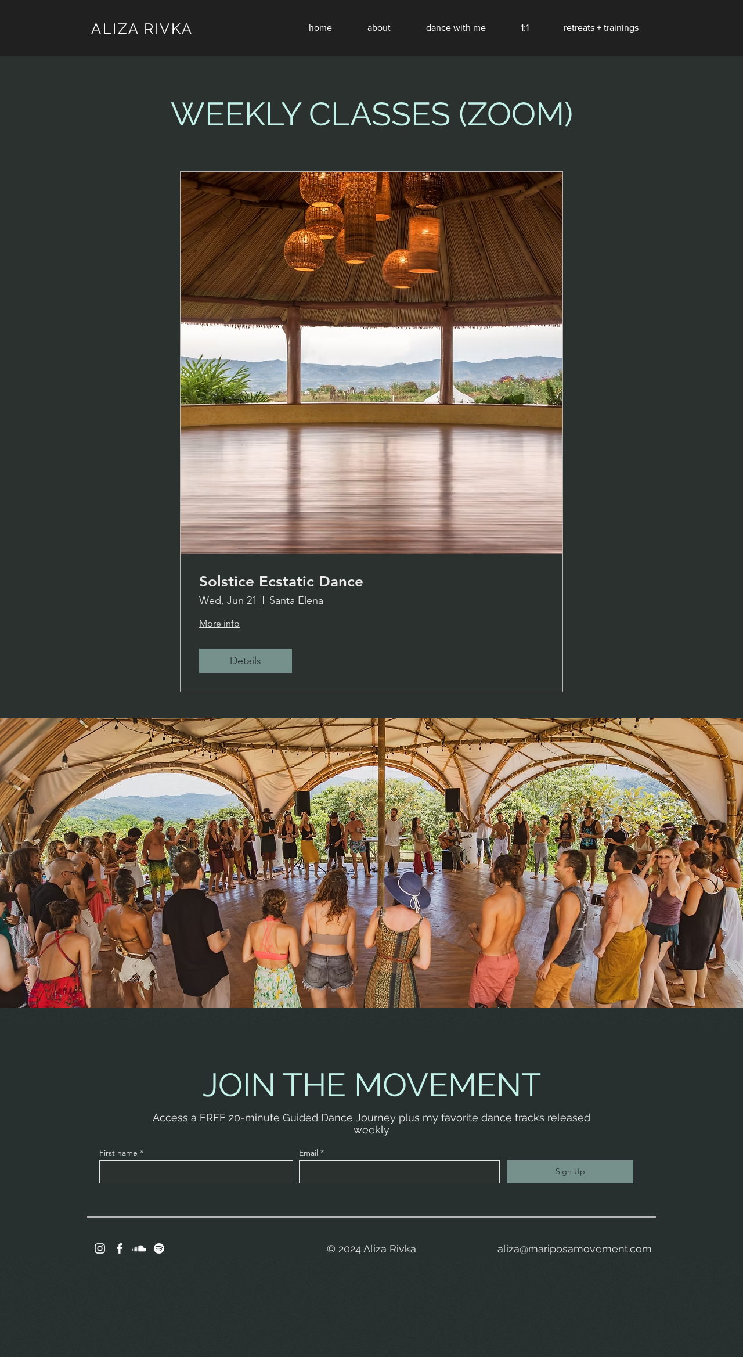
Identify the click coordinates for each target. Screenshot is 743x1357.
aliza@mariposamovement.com (574, 1249)
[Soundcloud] (139, 1248)
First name (118, 1153)
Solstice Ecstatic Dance (281, 582)
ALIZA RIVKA (142, 28)
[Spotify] (159, 1248)
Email (308, 1153)
